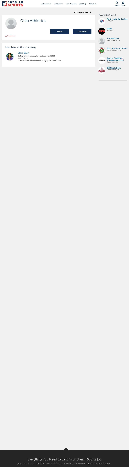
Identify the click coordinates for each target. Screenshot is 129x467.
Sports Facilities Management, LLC (115, 59)
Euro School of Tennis (117, 48)
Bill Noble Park (114, 68)
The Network (71, 4)
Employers (59, 4)
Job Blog (82, 4)
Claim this (82, 31)
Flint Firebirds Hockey (117, 19)
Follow (59, 31)
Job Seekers (46, 4)
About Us (92, 4)
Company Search (83, 12)
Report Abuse (11, 36)
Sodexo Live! (113, 38)
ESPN (109, 28)
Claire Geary (23, 52)
